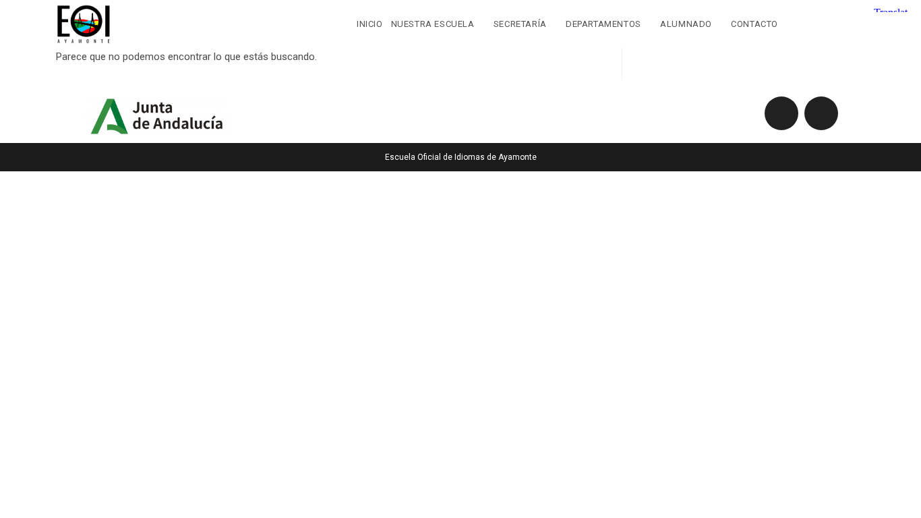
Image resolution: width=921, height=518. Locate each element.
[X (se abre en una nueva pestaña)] (801, 23)
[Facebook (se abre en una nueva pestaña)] (829, 23)
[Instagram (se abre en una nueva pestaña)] (856, 23)
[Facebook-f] (781, 113)
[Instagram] (821, 113)
